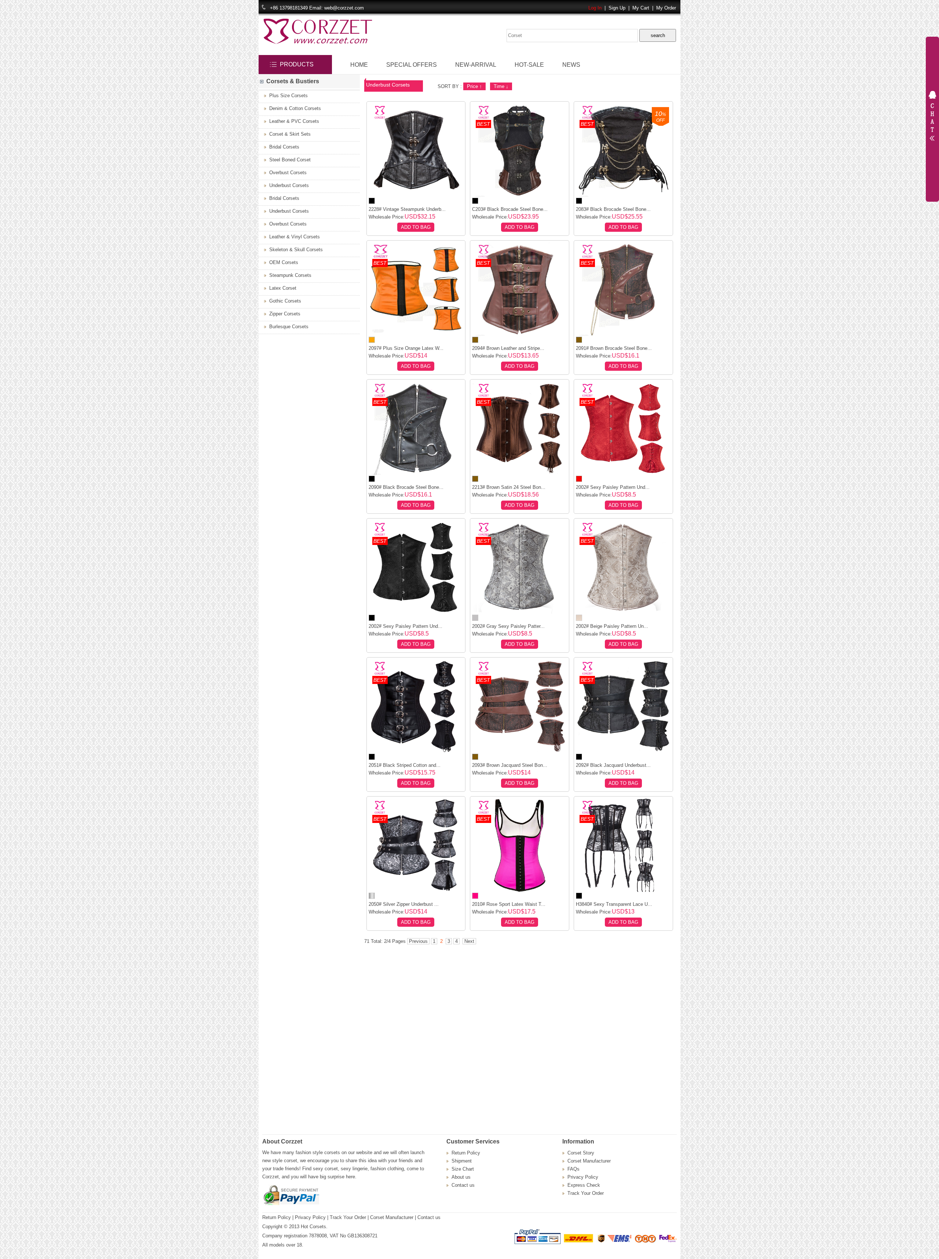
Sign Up (617, 8)
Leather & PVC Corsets (292, 121)
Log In (595, 8)
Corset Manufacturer (589, 1161)
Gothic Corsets (283, 301)
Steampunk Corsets (288, 275)
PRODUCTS (297, 64)
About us (461, 1177)
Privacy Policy (582, 1177)
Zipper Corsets (283, 313)
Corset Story (580, 1153)
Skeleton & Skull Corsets (294, 249)
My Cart (640, 8)
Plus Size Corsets (287, 95)
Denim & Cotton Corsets (293, 108)
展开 (932, 117)
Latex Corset (281, 288)
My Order (666, 8)
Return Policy (466, 1153)
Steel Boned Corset (288, 159)
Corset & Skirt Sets (288, 134)
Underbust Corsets (287, 185)
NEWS (571, 65)
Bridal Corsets (282, 147)
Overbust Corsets (286, 172)
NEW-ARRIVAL (475, 65)
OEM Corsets (282, 262)
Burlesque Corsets (287, 326)
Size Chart (463, 1169)
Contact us (463, 1185)
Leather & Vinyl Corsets (293, 236)
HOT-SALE (529, 65)
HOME (359, 65)
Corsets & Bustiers (291, 81)
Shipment (462, 1161)
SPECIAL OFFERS (411, 65)
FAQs (573, 1169)
